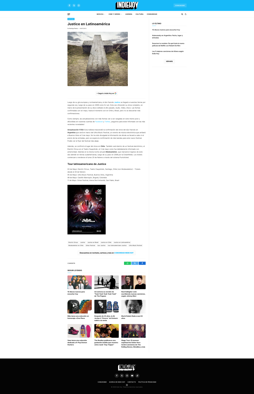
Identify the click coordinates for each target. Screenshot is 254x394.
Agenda (128, 14)
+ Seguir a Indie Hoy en (105, 93)
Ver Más (169, 61)
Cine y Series (114, 14)
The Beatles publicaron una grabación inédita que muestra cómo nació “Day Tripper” (106, 342)
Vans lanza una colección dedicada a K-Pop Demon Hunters (77, 342)
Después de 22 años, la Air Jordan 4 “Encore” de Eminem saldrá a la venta (106, 318)
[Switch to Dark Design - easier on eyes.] (185, 14)
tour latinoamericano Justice (117, 245)
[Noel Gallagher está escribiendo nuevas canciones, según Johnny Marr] (133, 282)
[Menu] (68, 14)
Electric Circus (73, 242)
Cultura (139, 14)
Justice (82, 242)
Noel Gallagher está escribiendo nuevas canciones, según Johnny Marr (133, 294)
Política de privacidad (147, 382)
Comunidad (180, 5)
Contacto (132, 382)
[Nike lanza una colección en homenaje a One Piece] (79, 306)
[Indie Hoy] (127, 5)
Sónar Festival (90, 245)
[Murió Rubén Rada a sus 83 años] (133, 306)
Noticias (71, 19)
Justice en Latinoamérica (122, 242)
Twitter (107, 122)
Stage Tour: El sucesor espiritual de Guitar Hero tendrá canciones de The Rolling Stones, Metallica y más (133, 343)
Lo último (156, 24)
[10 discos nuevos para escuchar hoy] (79, 282)
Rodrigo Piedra (73, 28)
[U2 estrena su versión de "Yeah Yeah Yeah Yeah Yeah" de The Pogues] (106, 282)
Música (100, 14)
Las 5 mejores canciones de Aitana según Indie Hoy (168, 52)
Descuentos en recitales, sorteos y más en (107, 253)
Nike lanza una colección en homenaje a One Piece (78, 317)
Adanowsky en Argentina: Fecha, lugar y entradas (167, 36)
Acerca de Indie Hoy (117, 382)
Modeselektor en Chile (75, 245)
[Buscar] (182, 14)
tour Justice (101, 245)
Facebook (99, 122)
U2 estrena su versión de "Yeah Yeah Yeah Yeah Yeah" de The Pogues (105, 294)
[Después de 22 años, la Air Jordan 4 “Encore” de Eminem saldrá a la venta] (106, 306)
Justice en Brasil (93, 242)
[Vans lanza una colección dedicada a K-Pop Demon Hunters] (79, 331)
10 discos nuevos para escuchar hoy (76, 293)
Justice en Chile (106, 242)
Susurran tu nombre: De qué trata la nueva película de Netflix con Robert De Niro (168, 44)
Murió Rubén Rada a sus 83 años (132, 317)
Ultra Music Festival (135, 245)
